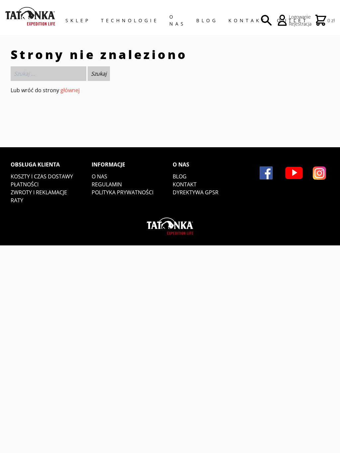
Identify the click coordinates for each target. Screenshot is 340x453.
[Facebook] (266, 173)
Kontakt (247, 20)
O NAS (177, 20)
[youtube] (294, 173)
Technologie (130, 20)
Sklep (77, 20)
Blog (207, 20)
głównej (70, 90)
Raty (17, 200)
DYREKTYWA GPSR (195, 192)
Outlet (292, 20)
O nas (99, 176)
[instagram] (319, 173)
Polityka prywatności (122, 192)
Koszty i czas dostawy (42, 176)
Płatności (25, 184)
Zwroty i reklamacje (39, 192)
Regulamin (107, 184)
